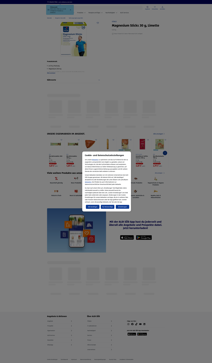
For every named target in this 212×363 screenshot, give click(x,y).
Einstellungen (122, 207)
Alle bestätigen (92, 207)
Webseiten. (88, 182)
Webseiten (95, 160)
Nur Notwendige (107, 207)
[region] (106, 181)
